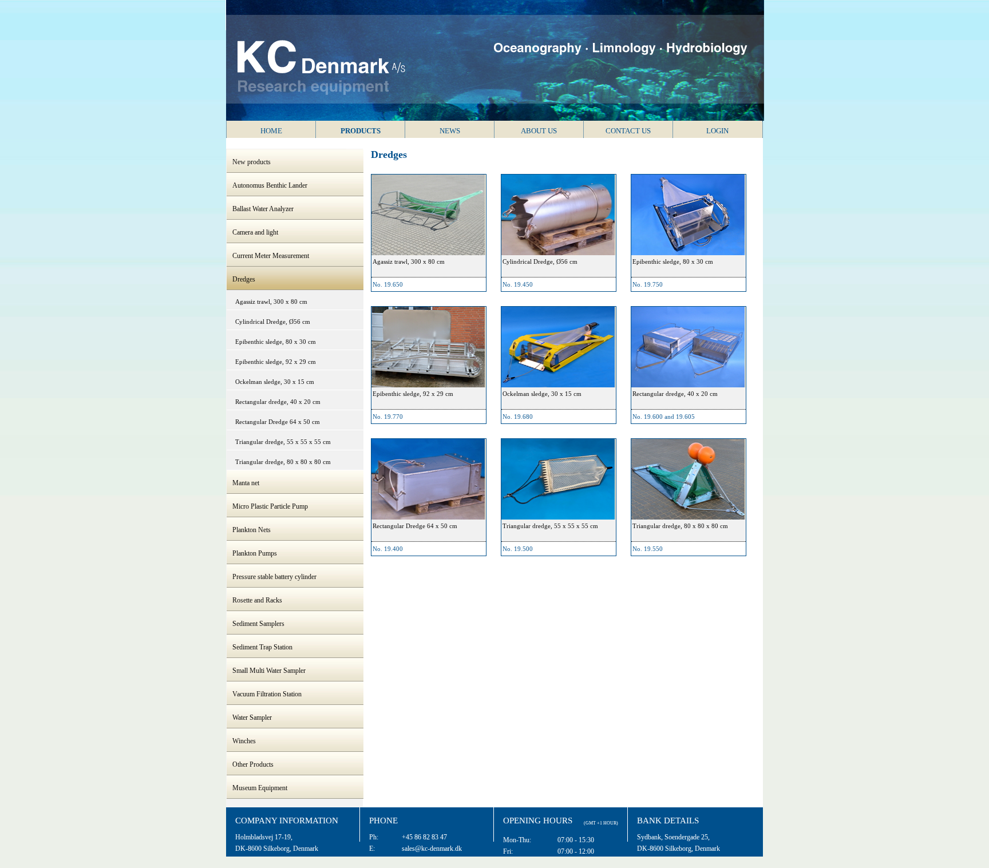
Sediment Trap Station (262, 647)
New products (251, 162)
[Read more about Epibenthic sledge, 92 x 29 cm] (428, 347)
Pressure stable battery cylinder (274, 577)
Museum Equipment (259, 788)
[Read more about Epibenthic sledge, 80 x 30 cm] (688, 215)
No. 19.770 (388, 416)
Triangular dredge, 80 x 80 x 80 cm (283, 461)
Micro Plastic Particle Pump (270, 506)
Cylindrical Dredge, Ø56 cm (272, 321)
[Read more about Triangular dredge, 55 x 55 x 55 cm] (558, 479)
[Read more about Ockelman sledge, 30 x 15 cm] (558, 347)
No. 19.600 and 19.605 (663, 416)
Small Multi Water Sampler (269, 671)
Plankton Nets (251, 530)
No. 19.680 (518, 416)
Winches (244, 741)
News (450, 130)
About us (539, 130)
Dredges (243, 279)
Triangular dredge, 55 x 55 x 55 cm (283, 441)
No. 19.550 (647, 548)
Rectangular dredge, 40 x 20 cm (278, 401)
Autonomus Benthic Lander (269, 185)
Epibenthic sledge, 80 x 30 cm (275, 341)
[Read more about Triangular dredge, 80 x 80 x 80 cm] (688, 479)
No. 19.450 (518, 284)
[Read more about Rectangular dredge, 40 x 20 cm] (688, 347)
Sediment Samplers (258, 624)
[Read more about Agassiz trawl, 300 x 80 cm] (428, 215)
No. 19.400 (388, 548)
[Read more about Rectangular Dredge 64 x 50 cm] (428, 479)
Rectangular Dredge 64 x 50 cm (277, 421)
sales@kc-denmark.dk (432, 849)
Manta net (245, 483)
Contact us (628, 130)
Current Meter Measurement (270, 256)
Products (361, 130)
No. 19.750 (647, 284)
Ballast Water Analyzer (263, 209)
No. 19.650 (388, 284)
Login (717, 130)
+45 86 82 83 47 (424, 837)
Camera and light (255, 232)
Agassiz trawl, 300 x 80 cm (271, 301)
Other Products (253, 764)
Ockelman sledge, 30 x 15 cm (274, 381)
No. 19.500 (518, 548)
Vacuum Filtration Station (267, 694)
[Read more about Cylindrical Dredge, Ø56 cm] (558, 215)
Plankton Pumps (254, 553)
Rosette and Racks (257, 600)
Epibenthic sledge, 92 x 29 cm (275, 361)
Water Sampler (252, 718)
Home (271, 130)
